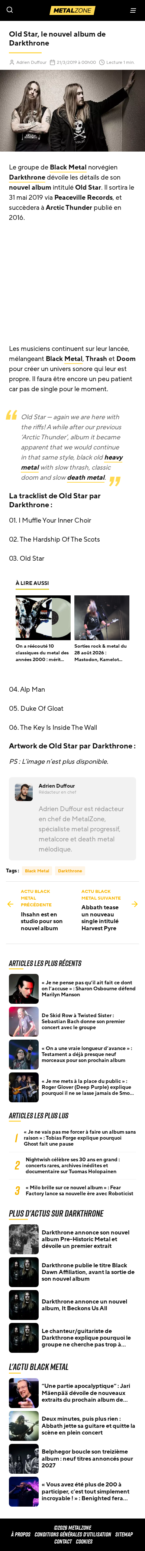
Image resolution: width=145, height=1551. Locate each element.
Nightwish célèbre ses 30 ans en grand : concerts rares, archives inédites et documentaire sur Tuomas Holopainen (73, 1166)
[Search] (36, 10)
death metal (85, 477)
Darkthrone (27, 177)
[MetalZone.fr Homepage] (72, 10)
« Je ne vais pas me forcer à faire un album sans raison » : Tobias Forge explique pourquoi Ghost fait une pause (80, 1138)
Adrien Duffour (31, 62)
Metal (73, 358)
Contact (63, 1541)
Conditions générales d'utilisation (73, 1534)
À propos (20, 1534)
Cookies (84, 1541)
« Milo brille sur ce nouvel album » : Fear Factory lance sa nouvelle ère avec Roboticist (79, 1191)
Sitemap (124, 1534)
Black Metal (68, 167)
